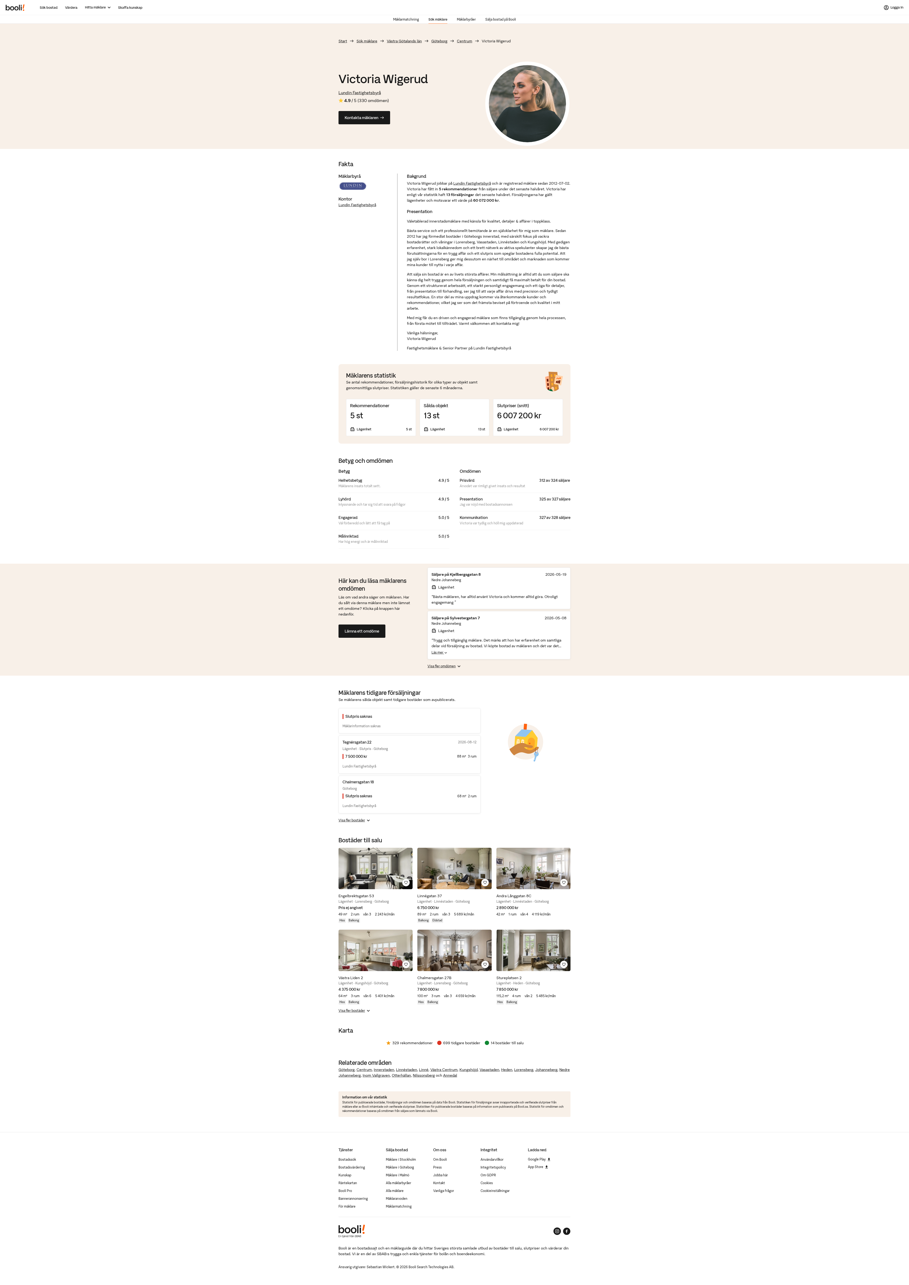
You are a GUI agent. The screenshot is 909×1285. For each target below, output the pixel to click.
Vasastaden (489, 1069)
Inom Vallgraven (376, 1075)
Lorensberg (523, 1069)
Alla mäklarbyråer (398, 1183)
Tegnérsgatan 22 (357, 742)
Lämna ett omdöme (362, 631)
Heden (506, 1069)
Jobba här (440, 1175)
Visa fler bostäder (352, 820)
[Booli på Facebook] (566, 1231)
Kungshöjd (468, 1069)
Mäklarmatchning (406, 19)
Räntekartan (348, 1183)
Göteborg (439, 41)
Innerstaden (384, 1069)
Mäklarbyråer (466, 19)
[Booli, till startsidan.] (15, 7)
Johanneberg (546, 1069)
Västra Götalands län (404, 41)
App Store (535, 1167)
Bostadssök (347, 1159)
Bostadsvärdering (352, 1167)
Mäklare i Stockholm (401, 1159)
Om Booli (440, 1159)
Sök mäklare (437, 19)
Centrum (464, 41)
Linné (423, 1069)
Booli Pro (345, 1191)
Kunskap (345, 1175)
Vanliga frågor (443, 1191)
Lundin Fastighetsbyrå (360, 92)
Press (437, 1167)
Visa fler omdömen (442, 666)
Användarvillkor (492, 1159)
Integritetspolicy (493, 1167)
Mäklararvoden (396, 1198)
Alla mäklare (395, 1191)
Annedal (450, 1075)
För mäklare (347, 1206)
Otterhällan (401, 1075)
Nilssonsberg (424, 1075)
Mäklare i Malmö (397, 1175)
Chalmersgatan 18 (358, 782)
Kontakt (439, 1183)
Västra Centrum (444, 1069)
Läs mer (438, 652)
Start (343, 41)
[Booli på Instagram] (557, 1231)
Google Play (537, 1159)
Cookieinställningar (495, 1191)
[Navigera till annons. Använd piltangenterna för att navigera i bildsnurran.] (376, 868)
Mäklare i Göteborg (400, 1167)
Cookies (487, 1183)
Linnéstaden (406, 1069)
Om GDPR (488, 1175)
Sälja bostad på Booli (500, 19)
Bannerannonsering (353, 1198)
